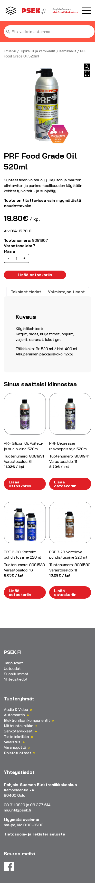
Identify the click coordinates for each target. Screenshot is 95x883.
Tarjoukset (13, 662)
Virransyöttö (15, 747)
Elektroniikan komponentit (27, 720)
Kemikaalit (67, 51)
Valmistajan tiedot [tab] (66, 291)
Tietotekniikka (16, 736)
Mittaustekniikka (18, 725)
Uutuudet (12, 668)
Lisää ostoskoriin (35, 274)
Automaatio (14, 714)
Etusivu (10, 51)
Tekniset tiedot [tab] (26, 291)
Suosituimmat (16, 673)
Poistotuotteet (17, 752)
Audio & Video (16, 709)
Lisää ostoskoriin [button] (20, 484)
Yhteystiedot (16, 679)
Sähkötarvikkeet (18, 731)
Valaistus (12, 741)
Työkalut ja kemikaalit (38, 51)
